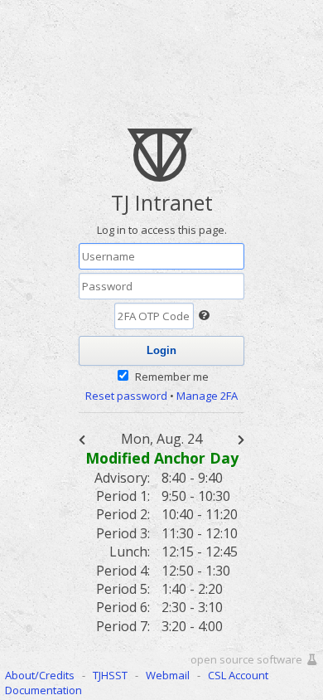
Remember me (172, 376)
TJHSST (110, 675)
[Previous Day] (91, 439)
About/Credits (40, 675)
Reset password (126, 395)
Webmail (168, 675)
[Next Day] (231, 439)
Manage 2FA (207, 395)
